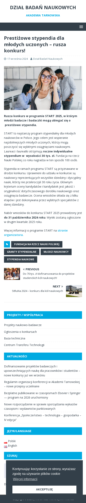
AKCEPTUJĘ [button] (44, 489)
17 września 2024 (17, 59)
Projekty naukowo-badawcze (23, 325)
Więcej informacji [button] (25, 479)
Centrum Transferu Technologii (24, 345)
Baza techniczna (14, 338)
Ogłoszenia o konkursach (20, 332)
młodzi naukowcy (56, 251)
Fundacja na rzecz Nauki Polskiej (36, 244)
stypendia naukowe (20, 259)
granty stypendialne (21, 251)
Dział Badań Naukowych (48, 59)
